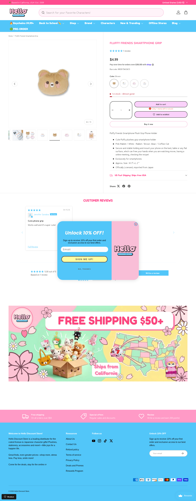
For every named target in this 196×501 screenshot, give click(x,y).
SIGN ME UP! (84, 259)
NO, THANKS (84, 269)
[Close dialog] (135, 224)
